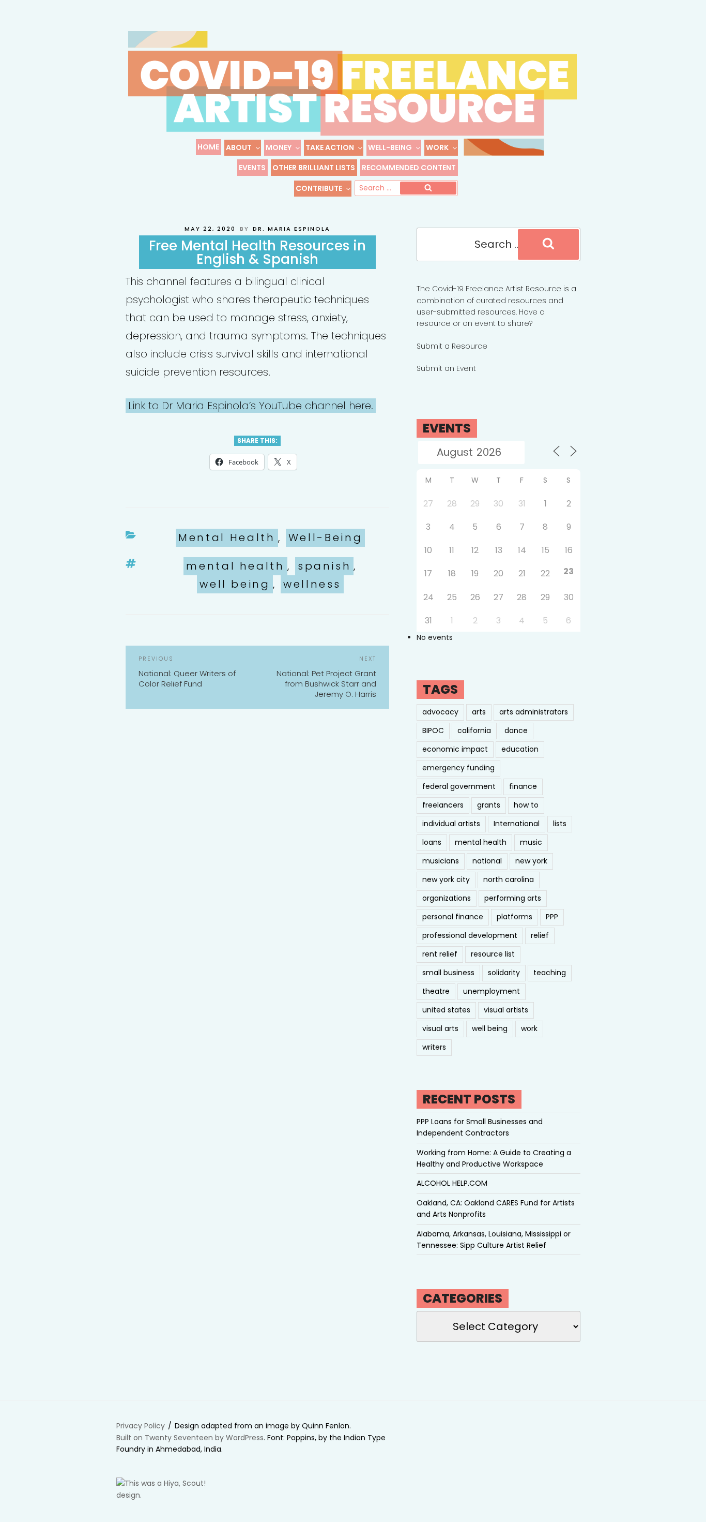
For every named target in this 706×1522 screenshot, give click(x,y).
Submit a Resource (452, 346)
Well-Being (390, 147)
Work (437, 147)
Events (252, 167)
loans (431, 842)
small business (448, 972)
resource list (493, 954)
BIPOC (433, 730)
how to (526, 805)
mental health (235, 566)
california (474, 730)
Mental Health (226, 537)
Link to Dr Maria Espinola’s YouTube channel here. (250, 405)
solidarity (504, 972)
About (239, 147)
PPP (552, 917)
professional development (469, 935)
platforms (514, 917)
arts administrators (533, 712)
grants (488, 805)
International (517, 823)
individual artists (451, 823)
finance (523, 786)
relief (540, 935)
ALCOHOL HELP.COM (452, 1183)
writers (434, 1047)
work (529, 1028)
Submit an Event (446, 368)
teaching (549, 972)
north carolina (508, 879)
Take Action (329, 147)
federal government (459, 786)
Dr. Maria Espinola (291, 229)
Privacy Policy (140, 1426)
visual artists (506, 1010)
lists (559, 823)
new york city (446, 879)
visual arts (440, 1028)
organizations (446, 898)
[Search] (428, 188)
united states (446, 1010)
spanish (324, 566)
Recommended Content (409, 167)
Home (208, 147)
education (520, 749)
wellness (312, 584)
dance (516, 730)
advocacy (440, 712)
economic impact (455, 749)
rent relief (439, 954)
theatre (436, 991)
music (531, 842)
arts (479, 712)
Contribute (319, 188)
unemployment (491, 991)
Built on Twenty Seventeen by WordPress (190, 1438)
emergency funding (458, 768)
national (487, 861)
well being (234, 584)
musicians (440, 861)
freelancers (443, 805)
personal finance (452, 917)
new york (531, 861)
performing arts (512, 898)
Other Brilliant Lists (313, 167)
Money (278, 147)
